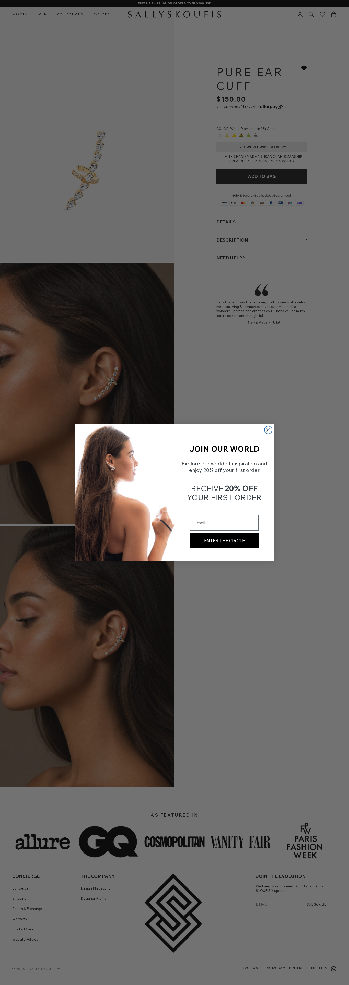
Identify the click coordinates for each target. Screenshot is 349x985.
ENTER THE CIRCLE (224, 541)
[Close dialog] (268, 430)
